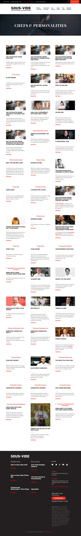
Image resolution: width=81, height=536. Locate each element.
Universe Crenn (36, 219)
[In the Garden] (16, 74)
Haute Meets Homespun (39, 368)
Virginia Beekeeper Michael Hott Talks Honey (15, 227)
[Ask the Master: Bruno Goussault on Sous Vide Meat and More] (65, 49)
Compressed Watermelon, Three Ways (20, 488)
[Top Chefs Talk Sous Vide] (65, 357)
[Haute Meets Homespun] (40, 360)
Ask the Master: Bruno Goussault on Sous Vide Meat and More (63, 58)
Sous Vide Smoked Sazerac (38, 465)
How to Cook (46, 8)
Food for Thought (12, 360)
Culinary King (35, 279)
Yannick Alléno (60, 308)
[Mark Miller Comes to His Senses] (16, 301)
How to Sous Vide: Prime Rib (20, 476)
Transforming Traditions (64, 249)
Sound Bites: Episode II (14, 388)
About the (69, 8)
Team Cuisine (35, 249)
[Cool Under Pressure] (65, 384)
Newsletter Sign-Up (41, 1)
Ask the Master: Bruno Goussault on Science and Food (15, 114)
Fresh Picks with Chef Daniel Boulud (14, 408)
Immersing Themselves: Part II (14, 331)
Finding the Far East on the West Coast (40, 429)
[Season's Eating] (40, 159)
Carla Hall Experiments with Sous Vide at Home (39, 113)
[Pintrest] (67, 465)
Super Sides (10, 190)
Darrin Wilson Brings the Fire (40, 134)
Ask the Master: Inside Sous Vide (14, 57)
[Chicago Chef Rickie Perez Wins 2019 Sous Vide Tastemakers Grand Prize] (65, 219)
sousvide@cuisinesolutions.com (60, 486)
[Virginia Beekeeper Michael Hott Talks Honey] (16, 219)
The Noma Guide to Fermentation (38, 477)
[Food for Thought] (16, 357)
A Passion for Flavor (38, 190)
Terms (52, 531)
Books (58, 8)
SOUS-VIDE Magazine (29, 1)
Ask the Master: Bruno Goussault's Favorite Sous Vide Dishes (40, 58)
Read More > (14, 468)
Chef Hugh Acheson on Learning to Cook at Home (64, 171)
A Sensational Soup (62, 141)
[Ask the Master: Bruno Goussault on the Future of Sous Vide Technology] (16, 134)
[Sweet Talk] (16, 245)
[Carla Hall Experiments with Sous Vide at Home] (40, 105)
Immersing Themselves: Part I (39, 331)
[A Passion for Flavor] (40, 186)
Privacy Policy (47, 531)
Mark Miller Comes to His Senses (15, 309)
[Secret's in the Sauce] (65, 271)
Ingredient (35, 489)
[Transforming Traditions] (65, 245)
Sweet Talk (10, 249)
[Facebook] (59, 465)
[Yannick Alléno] (65, 301)
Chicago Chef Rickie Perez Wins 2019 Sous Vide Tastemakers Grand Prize (64, 228)
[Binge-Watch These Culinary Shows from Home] (16, 268)
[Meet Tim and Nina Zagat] (15, 159)
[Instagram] (52, 464)
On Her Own (59, 112)
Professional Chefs (16, 1)
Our (53, 8)
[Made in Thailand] (65, 78)
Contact (54, 478)
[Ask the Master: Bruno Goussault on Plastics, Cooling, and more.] (65, 190)
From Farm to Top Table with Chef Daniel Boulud (64, 409)
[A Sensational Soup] (65, 134)
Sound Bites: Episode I (38, 388)
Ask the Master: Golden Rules (39, 86)
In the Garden (11, 77)
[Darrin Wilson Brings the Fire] (40, 130)
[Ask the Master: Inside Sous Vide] (16, 49)
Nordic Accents (60, 339)
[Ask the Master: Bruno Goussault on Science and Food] (16, 105)
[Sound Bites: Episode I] (40, 384)
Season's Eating (36, 163)
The (63, 8)
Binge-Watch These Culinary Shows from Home (15, 273)
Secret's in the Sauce (63, 279)
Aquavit (70, 346)
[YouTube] (63, 464)
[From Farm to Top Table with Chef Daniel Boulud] (65, 404)
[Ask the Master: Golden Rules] (40, 78)
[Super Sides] (15, 186)
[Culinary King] (40, 271)
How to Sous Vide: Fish (19, 465)
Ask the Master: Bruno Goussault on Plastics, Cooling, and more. (63, 199)
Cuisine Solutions (59, 203)
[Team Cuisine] (40, 245)
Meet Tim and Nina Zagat (14, 163)
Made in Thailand (61, 85)
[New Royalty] (40, 301)
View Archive (74, 1)
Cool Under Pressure (63, 388)
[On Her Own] (65, 105)
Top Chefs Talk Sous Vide (64, 360)
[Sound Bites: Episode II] (16, 384)
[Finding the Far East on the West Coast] (40, 414)
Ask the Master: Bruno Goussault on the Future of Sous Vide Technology (15, 143)
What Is (39, 8)
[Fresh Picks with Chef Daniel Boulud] (16, 404)
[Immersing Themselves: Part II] (16, 327)
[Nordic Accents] (65, 331)
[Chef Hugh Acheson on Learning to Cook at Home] (65, 163)
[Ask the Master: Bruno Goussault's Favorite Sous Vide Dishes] (40, 49)
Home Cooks (6, 1)
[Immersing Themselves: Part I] (40, 327)
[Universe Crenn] (40, 215)
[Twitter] (56, 464)
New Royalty (35, 308)
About (54, 471)
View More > (9, 67)
